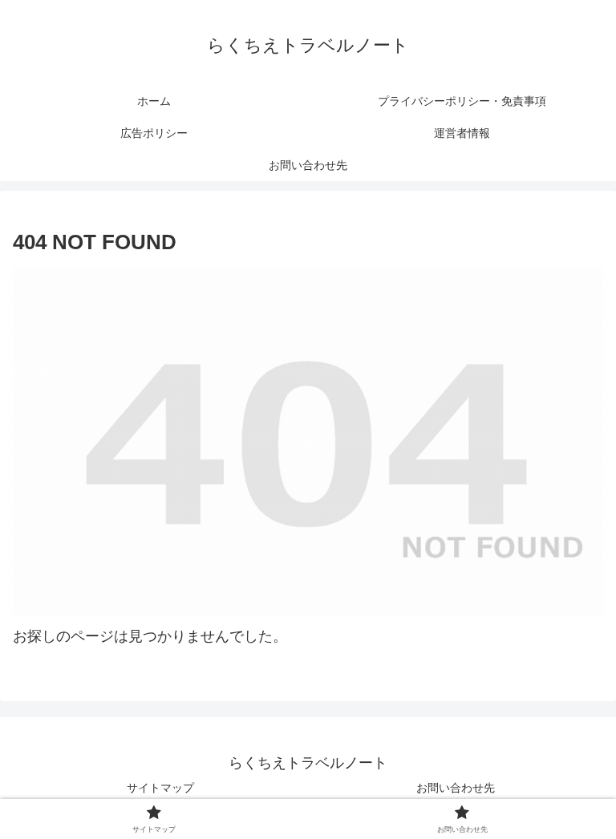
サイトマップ (160, 787)
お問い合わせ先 (455, 787)
